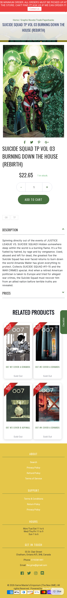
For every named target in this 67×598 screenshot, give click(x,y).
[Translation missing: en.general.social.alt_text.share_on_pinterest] (39, 142)
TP (14, 217)
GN (6, 217)
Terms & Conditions (33, 499)
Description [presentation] (10, 230)
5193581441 (37, 560)
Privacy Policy (33, 509)
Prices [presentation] (6, 293)
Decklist (63, 322)
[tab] (33, 231)
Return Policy (33, 504)
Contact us (34, 9)
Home (16, 20)
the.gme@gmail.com (36, 565)
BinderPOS (48, 588)
